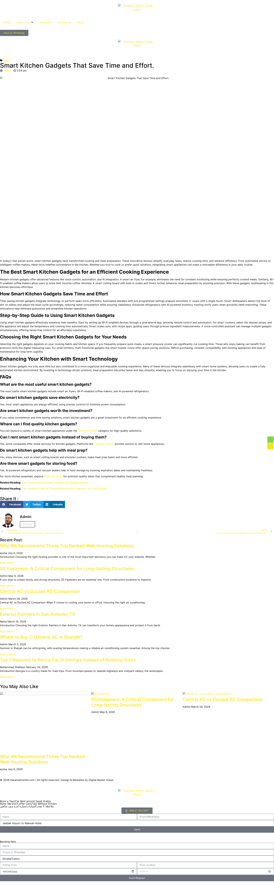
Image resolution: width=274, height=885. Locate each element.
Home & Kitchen (87, 430)
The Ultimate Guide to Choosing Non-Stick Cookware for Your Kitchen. (65, 488)
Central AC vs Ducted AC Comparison (40, 591)
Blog (80, 22)
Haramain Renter (104, 443)
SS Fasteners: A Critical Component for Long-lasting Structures (67, 568)
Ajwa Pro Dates (53, 476)
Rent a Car (23, 22)
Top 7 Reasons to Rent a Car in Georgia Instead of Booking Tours (68, 660)
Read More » (7, 562)
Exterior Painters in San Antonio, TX (37, 614)
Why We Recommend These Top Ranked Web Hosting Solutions (67, 545)
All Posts (27, 524)
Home (6, 22)
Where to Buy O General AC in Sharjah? (41, 637)
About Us (45, 22)
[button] (11, 504)
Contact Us (64, 22)
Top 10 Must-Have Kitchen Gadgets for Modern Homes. (55, 482)
